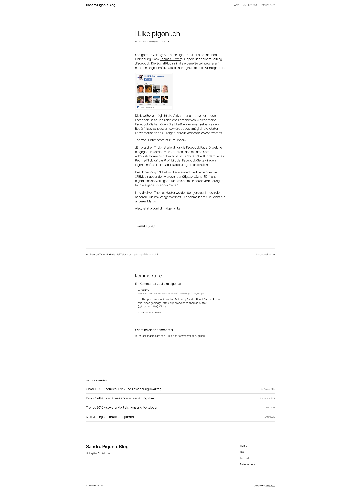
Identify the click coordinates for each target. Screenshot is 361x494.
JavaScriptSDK (199, 176)
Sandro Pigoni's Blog (100, 5)
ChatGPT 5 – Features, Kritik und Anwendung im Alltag (123, 389)
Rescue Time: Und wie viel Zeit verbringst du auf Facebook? (124, 254)
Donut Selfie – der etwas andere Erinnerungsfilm (120, 398)
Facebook (164, 41)
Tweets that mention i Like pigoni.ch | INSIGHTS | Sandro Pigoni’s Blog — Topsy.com (173, 293)
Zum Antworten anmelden (149, 312)
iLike (151, 226)
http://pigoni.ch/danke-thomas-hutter (184, 303)
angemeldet (153, 335)
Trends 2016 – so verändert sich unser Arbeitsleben (122, 407)
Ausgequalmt (263, 254)
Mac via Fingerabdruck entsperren (110, 417)
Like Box (197, 68)
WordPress (270, 485)
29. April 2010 (143, 289)
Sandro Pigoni (152, 41)
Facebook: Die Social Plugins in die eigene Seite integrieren (177, 63)
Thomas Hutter (170, 59)
